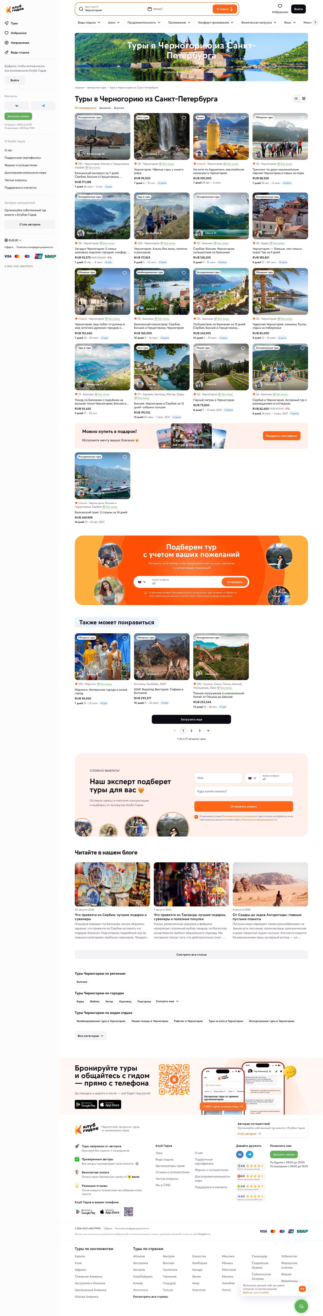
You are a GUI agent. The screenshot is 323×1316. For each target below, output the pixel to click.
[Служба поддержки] (301, 1306)
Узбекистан (289, 1256)
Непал (226, 1290)
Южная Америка (86, 1296)
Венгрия (169, 1256)
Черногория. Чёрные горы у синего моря (159, 171)
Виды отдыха (20, 52)
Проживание (177, 22)
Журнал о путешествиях (20, 165)
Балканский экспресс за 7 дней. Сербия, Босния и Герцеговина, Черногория (97, 174)
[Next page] (208, 730)
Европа (80, 1256)
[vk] (16, 105)
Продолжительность (141, 22)
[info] (137, 1163)
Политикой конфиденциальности (214, 595)
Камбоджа (199, 1263)
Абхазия (139, 1256)
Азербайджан (143, 1276)
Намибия (228, 1283)
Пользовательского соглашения (188, 592)
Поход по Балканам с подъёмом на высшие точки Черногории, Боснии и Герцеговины (100, 401)
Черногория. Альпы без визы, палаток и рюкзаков (160, 250)
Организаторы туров (170, 1166)
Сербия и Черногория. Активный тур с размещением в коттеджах (280, 401)
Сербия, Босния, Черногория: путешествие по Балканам (214, 250)
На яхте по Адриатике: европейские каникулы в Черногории (218, 171)
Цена (111, 22)
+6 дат (108, 262)
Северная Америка (88, 1276)
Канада (197, 1270)
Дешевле (105, 107)
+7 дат (222, 706)
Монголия (229, 1270)
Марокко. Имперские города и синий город (101, 691)
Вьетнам (168, 1263)
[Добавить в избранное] (124, 117)
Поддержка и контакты (20, 187)
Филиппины (289, 1281)
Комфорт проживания (213, 22)
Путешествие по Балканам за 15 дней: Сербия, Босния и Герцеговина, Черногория (219, 326)
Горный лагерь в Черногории (213, 400)
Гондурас (169, 1283)
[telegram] (43, 105)
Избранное (18, 33)
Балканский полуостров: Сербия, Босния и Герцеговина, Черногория (159, 326)
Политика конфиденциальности (34, 247)
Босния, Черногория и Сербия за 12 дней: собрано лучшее (159, 405)
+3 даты (162, 183)
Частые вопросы (15, 180)
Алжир (138, 1283)
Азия (78, 1263)
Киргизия (199, 1290)
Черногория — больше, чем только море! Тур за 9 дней (277, 250)
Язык (287, 22)
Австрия (139, 1270)
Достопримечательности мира (25, 172)
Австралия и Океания (90, 1283)
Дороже (119, 107)
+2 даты (287, 183)
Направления (20, 42)
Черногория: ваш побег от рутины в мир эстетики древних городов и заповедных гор (100, 326)
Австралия (140, 1263)
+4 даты (164, 337)
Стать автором (247, 1133)
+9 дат (108, 186)
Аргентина (140, 1290)
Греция (168, 1290)
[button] (139, 582)
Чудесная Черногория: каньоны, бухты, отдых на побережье (280, 326)
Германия (169, 1276)
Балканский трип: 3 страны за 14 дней (101, 512)
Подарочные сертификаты (22, 157)
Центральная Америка (90, 1290)
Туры (14, 23)
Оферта (8, 247)
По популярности (85, 107)
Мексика (228, 1256)
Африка (80, 1270)
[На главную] (15, 8)
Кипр (195, 1283)
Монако (227, 1263)
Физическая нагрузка (256, 22)
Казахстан (199, 1256)
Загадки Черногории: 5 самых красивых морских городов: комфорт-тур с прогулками (102, 250)
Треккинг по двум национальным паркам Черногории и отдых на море (278, 171)
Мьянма (227, 1276)
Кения (196, 1276)
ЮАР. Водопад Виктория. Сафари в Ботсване (158, 691)
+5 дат (104, 337)
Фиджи (286, 1274)
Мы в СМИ (163, 1185)
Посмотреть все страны (150, 1296)
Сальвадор (259, 1256)
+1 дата (163, 262)
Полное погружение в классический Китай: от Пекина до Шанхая (218, 695)
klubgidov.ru (204, 1234)
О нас (8, 150)
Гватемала (170, 1270)
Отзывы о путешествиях (172, 1172)
